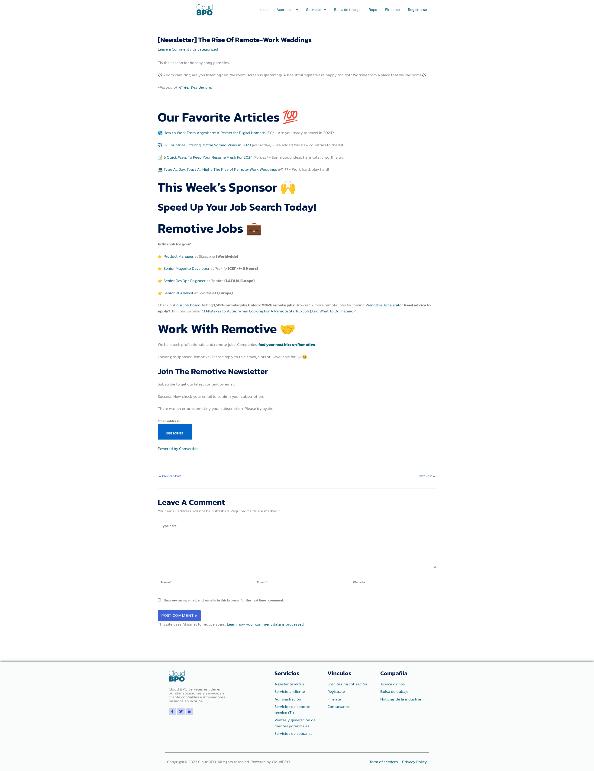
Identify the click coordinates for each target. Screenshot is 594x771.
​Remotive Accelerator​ (384, 305)
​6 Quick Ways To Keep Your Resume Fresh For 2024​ (208, 157)
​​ (286, 344)
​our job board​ (188, 305)
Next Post (427, 476)
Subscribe (174, 433)
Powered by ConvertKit (178, 449)
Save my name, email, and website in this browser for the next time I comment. (224, 600)
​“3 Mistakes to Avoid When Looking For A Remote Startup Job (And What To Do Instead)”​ (279, 311)
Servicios (314, 9)
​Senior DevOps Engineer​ (185, 281)
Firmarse (392, 9)
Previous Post (169, 476)
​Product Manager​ (179, 256)
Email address (169, 421)
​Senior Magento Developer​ (187, 268)
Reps (373, 9)
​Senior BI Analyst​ (178, 293)
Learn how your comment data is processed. (265, 624)
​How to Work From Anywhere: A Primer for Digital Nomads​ (215, 133)
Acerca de (285, 9)
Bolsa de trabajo (347, 9)
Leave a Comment (173, 49)
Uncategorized (205, 49)
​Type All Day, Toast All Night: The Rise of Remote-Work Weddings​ (220, 169)
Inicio (263, 9)
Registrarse (417, 9)
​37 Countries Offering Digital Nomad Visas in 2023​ (207, 145)
